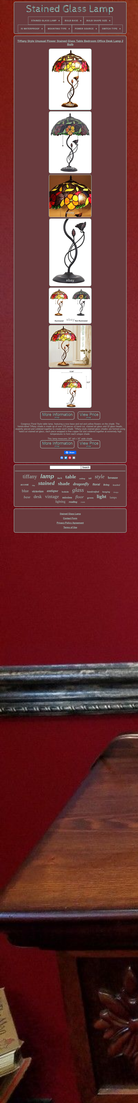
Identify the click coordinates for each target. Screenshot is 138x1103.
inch (59, 478)
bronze (113, 477)
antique (52, 490)
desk (38, 496)
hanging (106, 492)
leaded (116, 485)
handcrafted (93, 492)
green (90, 497)
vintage (52, 496)
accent (25, 484)
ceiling (82, 479)
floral (96, 484)
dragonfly (81, 484)
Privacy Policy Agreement (70, 523)
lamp (47, 476)
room (83, 502)
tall (90, 478)
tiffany (30, 476)
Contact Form (70, 518)
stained (46, 483)
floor (79, 497)
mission (67, 497)
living (106, 484)
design (115, 492)
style (100, 476)
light (101, 496)
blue (25, 491)
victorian (38, 491)
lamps (113, 497)
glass (78, 490)
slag (33, 485)
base (27, 497)
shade (64, 483)
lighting (60, 501)
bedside (65, 492)
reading (73, 501)
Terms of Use (70, 527)
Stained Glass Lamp (70, 514)
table (70, 476)
